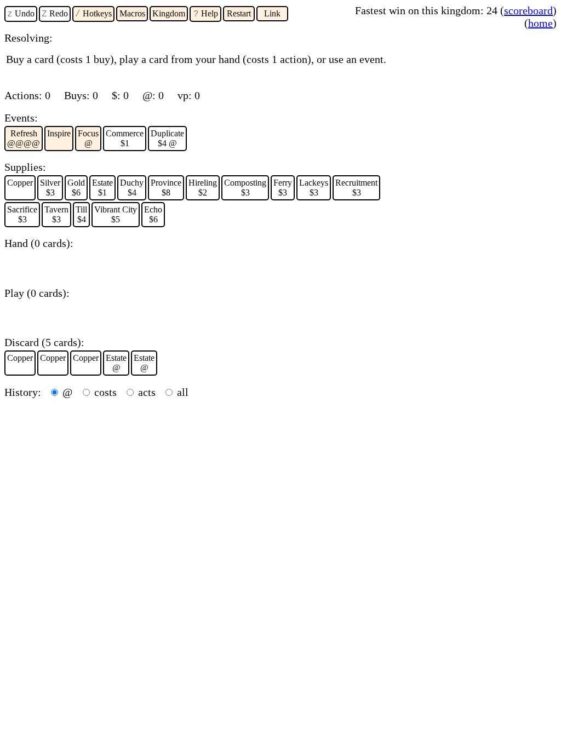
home (540, 23)
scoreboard (528, 10)
